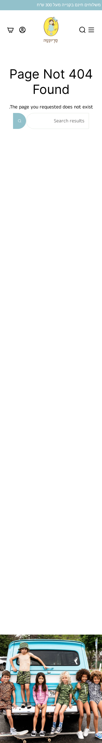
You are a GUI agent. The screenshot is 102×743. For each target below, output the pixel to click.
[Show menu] (91, 30)
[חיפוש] (19, 121)
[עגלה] (10, 30)
